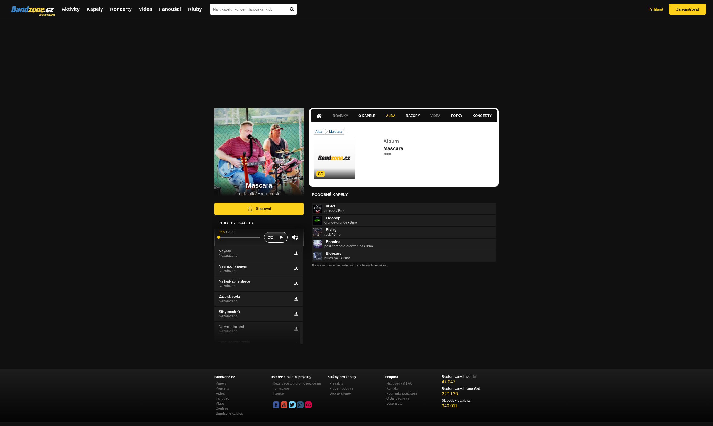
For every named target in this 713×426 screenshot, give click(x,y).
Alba (390, 116)
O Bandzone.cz (397, 398)
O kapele (366, 116)
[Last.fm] (308, 404)
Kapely (95, 9)
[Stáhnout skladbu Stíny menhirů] (296, 314)
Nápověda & (399, 383)
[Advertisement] (356, 61)
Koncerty (121, 9)
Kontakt (392, 388)
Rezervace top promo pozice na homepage (297, 385)
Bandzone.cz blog (229, 413)
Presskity (336, 383)
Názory (413, 116)
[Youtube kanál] (284, 404)
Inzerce (278, 393)
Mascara (335, 132)
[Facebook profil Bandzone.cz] (276, 404)
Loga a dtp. (394, 403)
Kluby (195, 9)
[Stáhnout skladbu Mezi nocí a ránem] (296, 269)
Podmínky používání (401, 393)
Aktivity (71, 9)
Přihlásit (656, 9)
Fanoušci (170, 9)
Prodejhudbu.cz (341, 388)
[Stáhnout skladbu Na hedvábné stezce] (296, 284)
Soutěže (222, 408)
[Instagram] (300, 404)
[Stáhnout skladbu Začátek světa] (296, 299)
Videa (145, 9)
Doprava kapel (340, 393)
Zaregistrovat (687, 9)
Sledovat (263, 209)
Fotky (456, 116)
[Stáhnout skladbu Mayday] (296, 253)
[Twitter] (292, 404)
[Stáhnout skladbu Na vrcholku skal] (296, 329)
